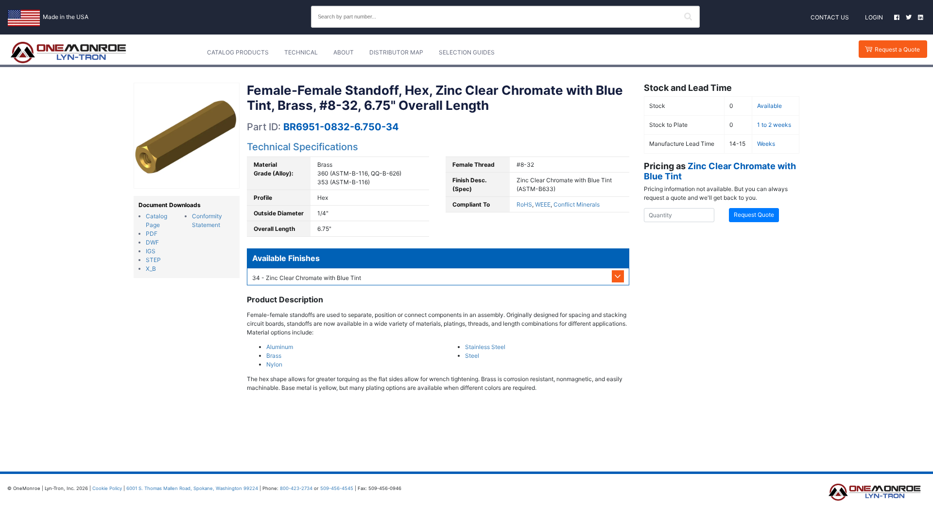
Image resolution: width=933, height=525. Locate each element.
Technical (301, 52)
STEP (153, 259)
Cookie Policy (107, 488)
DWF (152, 242)
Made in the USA (65, 16)
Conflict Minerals (576, 204)
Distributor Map (396, 52)
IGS (151, 251)
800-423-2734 (296, 488)
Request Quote (754, 214)
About (343, 52)
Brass (273, 355)
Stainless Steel (485, 346)
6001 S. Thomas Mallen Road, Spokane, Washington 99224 (192, 488)
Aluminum (279, 346)
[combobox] (505, 17)
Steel (472, 355)
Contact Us (830, 17)
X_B (151, 268)
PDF (151, 233)
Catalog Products (238, 52)
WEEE (543, 204)
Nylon (274, 364)
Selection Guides (467, 52)
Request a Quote (897, 49)
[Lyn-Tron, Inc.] (68, 52)
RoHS (524, 204)
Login (874, 17)
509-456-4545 (336, 488)
